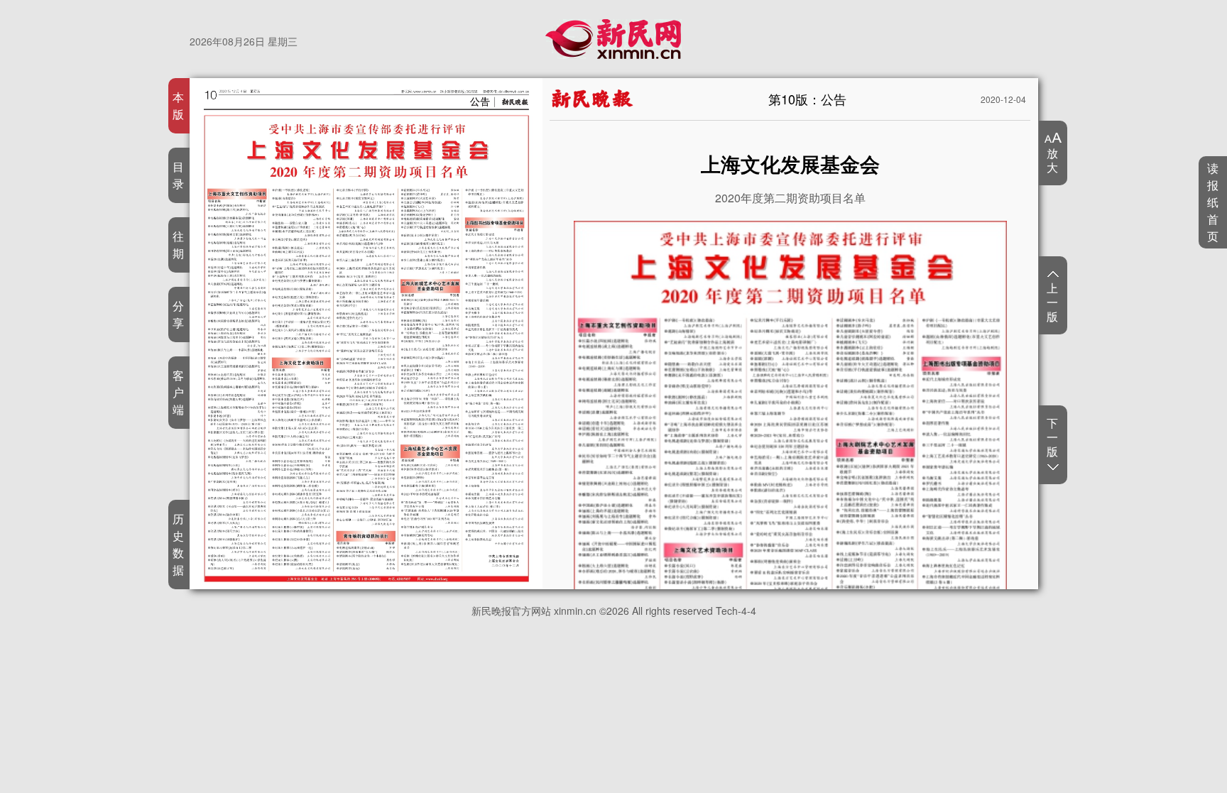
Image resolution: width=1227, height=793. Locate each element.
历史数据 (179, 544)
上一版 (1053, 302)
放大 (1053, 160)
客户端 (179, 392)
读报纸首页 (1213, 202)
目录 (179, 175)
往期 (179, 244)
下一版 (1053, 437)
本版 (179, 105)
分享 (179, 314)
